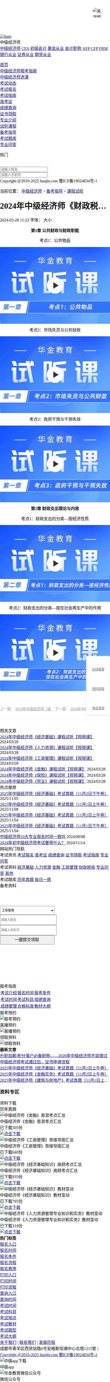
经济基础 (25, 867)
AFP (86, 48)
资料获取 (98, 689)
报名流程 (8, 1263)
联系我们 (27, 1342)
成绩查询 (8, 108)
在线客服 (98, 669)
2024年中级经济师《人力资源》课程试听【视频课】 (47, 747)
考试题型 (8, 1330)
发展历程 (47, 1342)
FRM (103, 48)
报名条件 (8, 1256)
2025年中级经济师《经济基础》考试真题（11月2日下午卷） (54, 794)
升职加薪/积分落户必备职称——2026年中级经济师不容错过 (53, 1056)
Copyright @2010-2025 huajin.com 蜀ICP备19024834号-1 (48, 1355)
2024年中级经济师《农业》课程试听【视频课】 (43, 781)
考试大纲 (8, 1336)
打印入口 (8, 1275)
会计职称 (73, 48)
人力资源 (43, 867)
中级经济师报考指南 (18, 71)
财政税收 (87, 867)
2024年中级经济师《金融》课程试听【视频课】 (53, 709)
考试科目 (8, 1312)
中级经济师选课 (14, 77)
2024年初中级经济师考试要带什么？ (32, 843)
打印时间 (8, 1281)
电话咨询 (98, 708)
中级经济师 (10, 48)
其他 (9, 873)
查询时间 (8, 1299)
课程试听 (75, 191)
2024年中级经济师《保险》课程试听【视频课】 (43, 775)
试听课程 (8, 126)
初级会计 (38, 48)
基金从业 (56, 48)
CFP (94, 48)
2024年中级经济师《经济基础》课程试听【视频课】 (47, 737)
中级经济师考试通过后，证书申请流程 (35, 1062)
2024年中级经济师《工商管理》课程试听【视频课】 (47, 758)
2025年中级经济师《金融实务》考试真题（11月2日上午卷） (54, 1074)
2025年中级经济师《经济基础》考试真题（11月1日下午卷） (54, 826)
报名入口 (8, 1244)
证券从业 (25, 54)
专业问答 (8, 144)
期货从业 (43, 54)
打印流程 (8, 1287)
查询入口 (8, 1293)
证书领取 (8, 114)
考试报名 (8, 89)
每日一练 (43, 879)
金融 (56, 867)
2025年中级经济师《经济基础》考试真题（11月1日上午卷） (54, 804)
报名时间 (8, 1250)
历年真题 (25, 879)
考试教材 (8, 1324)
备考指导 (8, 132)
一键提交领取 (27, 940)
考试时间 (8, 1305)
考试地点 (8, 1318)
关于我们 (8, 1342)
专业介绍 (8, 120)
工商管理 (69, 867)
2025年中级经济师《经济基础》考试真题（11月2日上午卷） (54, 815)
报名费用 (8, 1269)
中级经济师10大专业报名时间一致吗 (32, 836)
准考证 (6, 101)
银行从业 (8, 54)
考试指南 (8, 95)
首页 (4, 65)
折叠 (84, 686)
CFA (25, 48)
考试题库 (8, 138)
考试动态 (8, 83)
